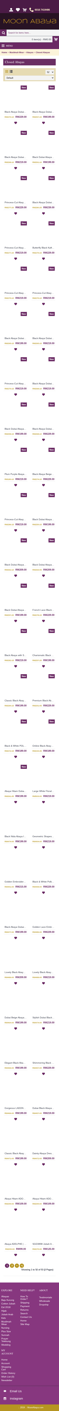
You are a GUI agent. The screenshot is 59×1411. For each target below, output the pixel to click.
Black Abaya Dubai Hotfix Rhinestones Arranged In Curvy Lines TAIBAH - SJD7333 (44, 202)
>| (22, 1265)
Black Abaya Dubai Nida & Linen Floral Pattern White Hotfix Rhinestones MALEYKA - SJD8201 (16, 112)
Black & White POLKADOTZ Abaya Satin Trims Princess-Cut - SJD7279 (16, 745)
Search (24, 1313)
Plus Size (6, 1331)
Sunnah (5, 1335)
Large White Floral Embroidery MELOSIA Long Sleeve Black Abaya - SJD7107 (44, 791)
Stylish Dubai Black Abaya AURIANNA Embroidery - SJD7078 (44, 1017)
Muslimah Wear (17, 52)
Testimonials (45, 1297)
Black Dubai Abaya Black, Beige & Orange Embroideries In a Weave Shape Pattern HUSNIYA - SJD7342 (44, 157)
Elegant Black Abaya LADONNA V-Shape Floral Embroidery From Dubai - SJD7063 (16, 1062)
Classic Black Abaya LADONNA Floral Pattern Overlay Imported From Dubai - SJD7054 (16, 1153)
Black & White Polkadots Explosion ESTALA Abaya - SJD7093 (44, 881)
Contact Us (26, 1317)
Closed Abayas (43, 52)
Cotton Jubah (8, 1303)
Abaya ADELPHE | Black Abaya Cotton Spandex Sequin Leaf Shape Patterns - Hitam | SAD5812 (16, 1244)
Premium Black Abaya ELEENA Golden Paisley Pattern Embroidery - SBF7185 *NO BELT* (44, 700)
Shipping (24, 1302)
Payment (25, 1306)
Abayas (29, 52)
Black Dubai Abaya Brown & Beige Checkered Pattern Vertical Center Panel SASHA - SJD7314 (16, 610)
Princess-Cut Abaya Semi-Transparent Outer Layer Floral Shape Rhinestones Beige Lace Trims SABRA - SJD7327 (16, 247)
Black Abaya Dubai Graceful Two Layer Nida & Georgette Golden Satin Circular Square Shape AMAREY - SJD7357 (44, 429)
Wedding (5, 1344)
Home (4, 52)
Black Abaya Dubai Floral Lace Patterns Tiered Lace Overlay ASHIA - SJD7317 (44, 338)
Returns (24, 1309)
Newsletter (6, 1380)
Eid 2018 (5, 1307)
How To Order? (24, 1297)
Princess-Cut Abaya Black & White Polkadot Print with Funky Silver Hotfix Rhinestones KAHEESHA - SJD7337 (16, 202)
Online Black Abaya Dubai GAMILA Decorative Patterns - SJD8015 (44, 745)
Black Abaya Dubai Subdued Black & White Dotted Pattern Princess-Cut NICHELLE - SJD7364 (44, 383)
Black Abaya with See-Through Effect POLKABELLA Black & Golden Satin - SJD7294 (16, 655)
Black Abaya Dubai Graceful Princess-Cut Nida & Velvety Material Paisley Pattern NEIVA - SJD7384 (16, 157)
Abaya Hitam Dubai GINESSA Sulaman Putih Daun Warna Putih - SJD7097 (16, 791)
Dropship (44, 1304)
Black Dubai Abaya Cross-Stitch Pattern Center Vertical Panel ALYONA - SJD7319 (16, 564)
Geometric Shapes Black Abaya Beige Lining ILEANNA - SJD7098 (44, 836)
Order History (8, 1373)
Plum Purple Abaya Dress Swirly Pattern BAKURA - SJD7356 (16, 474)
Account (5, 1363)
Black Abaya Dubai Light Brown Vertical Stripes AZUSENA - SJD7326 (16, 338)
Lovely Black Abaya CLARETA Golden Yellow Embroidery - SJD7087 (16, 972)
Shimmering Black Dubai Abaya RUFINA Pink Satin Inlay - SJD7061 (44, 1062)
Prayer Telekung (6, 1340)
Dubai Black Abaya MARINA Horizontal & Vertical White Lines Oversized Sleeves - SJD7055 (44, 1108)
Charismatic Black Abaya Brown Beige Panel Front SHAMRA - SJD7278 (44, 655)
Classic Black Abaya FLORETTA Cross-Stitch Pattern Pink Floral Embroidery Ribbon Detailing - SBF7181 (16, 700)
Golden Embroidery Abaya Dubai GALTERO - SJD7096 (16, 881)
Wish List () (7, 1376)
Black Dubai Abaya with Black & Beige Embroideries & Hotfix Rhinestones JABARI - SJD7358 (16, 429)
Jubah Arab (7, 1314)
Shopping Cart (6, 1368)
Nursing (5, 1327)
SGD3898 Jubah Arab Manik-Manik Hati (44, 1244)
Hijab (4, 1310)
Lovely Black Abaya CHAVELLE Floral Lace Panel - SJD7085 (44, 972)
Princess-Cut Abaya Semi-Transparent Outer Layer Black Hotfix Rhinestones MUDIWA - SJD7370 (16, 519)
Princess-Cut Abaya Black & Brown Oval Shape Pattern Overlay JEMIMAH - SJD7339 (16, 293)
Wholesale (44, 1301)
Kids (3, 1318)
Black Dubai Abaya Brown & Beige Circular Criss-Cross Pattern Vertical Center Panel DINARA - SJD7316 (44, 564)
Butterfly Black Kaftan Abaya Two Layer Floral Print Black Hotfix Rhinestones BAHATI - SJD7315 (44, 247)
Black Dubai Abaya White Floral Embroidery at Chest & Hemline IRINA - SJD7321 (44, 519)
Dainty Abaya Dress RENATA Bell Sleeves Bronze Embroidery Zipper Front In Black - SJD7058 (44, 1153)
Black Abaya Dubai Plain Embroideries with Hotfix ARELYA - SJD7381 (44, 112)
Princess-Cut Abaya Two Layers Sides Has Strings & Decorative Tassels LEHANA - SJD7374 (16, 383)
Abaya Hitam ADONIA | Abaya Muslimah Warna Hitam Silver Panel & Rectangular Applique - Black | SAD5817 (16, 1198)
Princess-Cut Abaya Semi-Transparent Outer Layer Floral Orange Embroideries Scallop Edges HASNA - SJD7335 (44, 293)
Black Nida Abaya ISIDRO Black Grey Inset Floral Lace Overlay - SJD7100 (16, 836)
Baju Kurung (7, 1300)
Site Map (25, 1324)
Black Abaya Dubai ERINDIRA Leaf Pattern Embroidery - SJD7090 (16, 927)
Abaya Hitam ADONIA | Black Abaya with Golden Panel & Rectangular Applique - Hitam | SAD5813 (44, 1198)
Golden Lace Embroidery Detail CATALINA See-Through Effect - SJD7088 (44, 927)
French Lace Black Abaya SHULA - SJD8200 (44, 610)
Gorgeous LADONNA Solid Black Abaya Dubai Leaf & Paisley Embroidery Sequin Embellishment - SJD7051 (16, 1108)
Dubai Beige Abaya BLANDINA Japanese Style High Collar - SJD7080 (16, 1017)
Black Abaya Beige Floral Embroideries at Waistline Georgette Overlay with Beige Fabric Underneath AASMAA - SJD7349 (44, 474)
